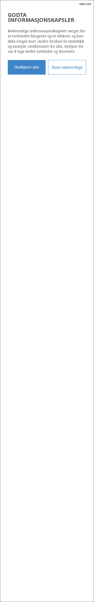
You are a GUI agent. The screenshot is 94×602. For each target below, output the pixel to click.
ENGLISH (85, 4)
